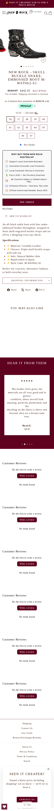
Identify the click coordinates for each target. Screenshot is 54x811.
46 (22, 135)
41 (10, 127)
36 (10, 119)
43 (27, 127)
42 (18, 127)
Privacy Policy (27, 751)
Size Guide (27, 733)
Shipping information (27, 280)
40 (43, 119)
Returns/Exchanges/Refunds (27, 737)
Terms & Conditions (27, 756)
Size (25, 113)
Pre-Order (27, 202)
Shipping (23, 94)
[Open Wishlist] (4, 807)
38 (27, 119)
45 (43, 127)
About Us (27, 747)
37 (18, 119)
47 (31, 135)
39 (35, 119)
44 (35, 127)
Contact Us (27, 728)
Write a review (27, 475)
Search (27, 761)
